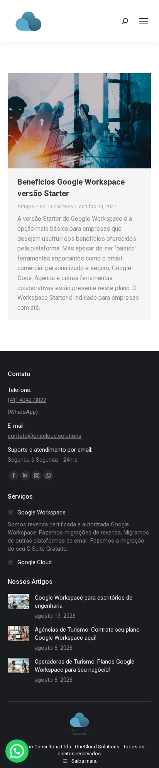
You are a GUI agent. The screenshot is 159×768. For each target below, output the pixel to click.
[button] (17, 751)
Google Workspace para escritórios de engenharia (83, 601)
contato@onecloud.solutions (44, 435)
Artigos (25, 206)
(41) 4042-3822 (27, 400)
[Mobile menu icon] (143, 21)
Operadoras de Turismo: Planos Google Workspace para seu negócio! (84, 665)
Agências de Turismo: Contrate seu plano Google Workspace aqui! (87, 633)
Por (56, 206)
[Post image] (18, 601)
